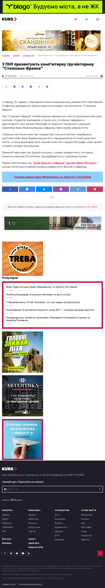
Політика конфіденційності (30, 584)
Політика (7, 510)
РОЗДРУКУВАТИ (92, 76)
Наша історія (35, 547)
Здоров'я (33, 543)
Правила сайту (9, 584)
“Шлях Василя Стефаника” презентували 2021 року (64, 163)
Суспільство (11, 76)
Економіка (34, 510)
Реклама (6, 543)
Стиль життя (88, 510)
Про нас (6, 539)
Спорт (32, 539)
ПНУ (52, 197)
